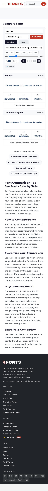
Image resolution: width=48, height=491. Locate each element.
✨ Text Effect (12, 437)
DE (10, 476)
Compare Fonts (10, 427)
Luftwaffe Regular (14, 112)
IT (31, 476)
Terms (6, 455)
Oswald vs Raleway (24, 168)
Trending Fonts (10, 402)
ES (16, 476)
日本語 (20, 480)
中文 (42, 476)
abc (24, 52)
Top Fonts (7, 398)
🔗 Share (10, 66)
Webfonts (7, 405)
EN (5, 476)
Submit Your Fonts (11, 413)
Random (11, 42)
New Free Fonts (10, 395)
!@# (35, 52)
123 (30, 52)
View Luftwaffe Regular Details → (24, 142)
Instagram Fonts (10, 430)
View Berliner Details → (24, 105)
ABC (18, 52)
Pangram (9, 52)
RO (21, 476)
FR (26, 476)
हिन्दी (27, 480)
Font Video (8, 462)
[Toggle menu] (3, 4)
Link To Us (7, 458)
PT (36, 476)
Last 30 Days (8, 466)
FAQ (5, 451)
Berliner (8, 75)
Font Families (9, 409)
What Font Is (8, 423)
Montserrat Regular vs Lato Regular (24, 162)
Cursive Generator (11, 434)
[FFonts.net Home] (15, 4)
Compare (36, 37)
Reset (23, 42)
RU (5, 480)
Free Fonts (7, 391)
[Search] (43, 4)
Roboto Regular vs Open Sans (24, 156)
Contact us (8, 448)
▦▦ (34, 61)
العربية (12, 480)
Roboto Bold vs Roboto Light (24, 174)
